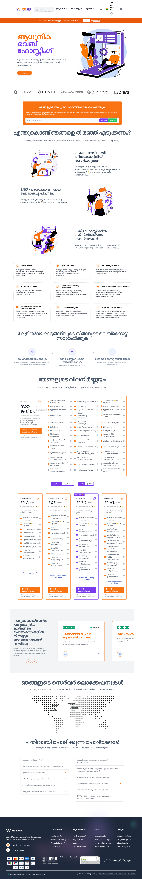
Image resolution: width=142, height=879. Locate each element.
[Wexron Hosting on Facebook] (105, 860)
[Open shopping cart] (121, 9)
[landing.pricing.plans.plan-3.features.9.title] (96, 563)
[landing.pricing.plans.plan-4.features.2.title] (124, 524)
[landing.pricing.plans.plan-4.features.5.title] (124, 542)
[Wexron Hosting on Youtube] (119, 860)
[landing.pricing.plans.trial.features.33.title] (124, 453)
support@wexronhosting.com (21, 845)
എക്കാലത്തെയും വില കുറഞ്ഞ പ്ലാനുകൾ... (78, 635)
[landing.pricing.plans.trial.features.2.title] (97, 402)
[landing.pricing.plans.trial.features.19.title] (71, 431)
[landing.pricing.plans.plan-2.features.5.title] (68, 538)
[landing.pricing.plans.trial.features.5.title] (97, 406)
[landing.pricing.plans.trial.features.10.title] (71, 415)
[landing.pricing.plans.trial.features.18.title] (124, 427)
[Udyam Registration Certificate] (50, 860)
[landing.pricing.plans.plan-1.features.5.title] (40, 536)
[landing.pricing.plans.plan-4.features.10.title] (124, 575)
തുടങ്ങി (24, 73)
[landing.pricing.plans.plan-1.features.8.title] (40, 547)
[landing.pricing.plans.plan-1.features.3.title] (40, 529)
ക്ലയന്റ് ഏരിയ (122, 843)
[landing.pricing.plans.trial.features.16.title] (71, 427)
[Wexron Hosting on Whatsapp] (124, 860)
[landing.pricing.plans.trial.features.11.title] (97, 415)
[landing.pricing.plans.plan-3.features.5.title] (96, 540)
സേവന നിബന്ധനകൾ (103, 843)
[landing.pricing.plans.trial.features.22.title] (71, 435)
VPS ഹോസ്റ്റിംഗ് (56, 846)
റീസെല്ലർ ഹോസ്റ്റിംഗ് (58, 843)
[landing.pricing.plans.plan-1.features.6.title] (40, 540)
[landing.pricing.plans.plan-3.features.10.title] (96, 569)
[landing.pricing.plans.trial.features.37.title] (71, 464)
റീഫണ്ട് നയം (132, 874)
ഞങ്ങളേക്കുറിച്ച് (100, 836)
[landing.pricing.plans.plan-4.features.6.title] (124, 549)
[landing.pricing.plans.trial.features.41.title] (97, 470)
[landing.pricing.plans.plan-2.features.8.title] (68, 554)
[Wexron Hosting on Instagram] (110, 860)
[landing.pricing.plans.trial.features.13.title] (71, 422)
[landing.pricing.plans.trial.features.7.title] (71, 410)
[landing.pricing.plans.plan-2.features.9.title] (68, 558)
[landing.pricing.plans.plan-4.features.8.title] (124, 564)
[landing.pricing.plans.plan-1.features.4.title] (40, 533)
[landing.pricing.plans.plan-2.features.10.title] (68, 564)
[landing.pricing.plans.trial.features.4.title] (71, 406)
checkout (96, 21)
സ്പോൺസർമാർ (79, 846)
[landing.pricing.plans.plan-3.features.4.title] (96, 535)
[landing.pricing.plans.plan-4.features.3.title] (124, 530)
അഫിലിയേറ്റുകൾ (76, 8)
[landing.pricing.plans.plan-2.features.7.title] (68, 549)
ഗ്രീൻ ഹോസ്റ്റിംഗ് (79, 836)
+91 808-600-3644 (17, 850)
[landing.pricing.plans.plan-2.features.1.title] (68, 517)
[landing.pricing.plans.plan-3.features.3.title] (96, 530)
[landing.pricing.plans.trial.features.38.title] (97, 464)
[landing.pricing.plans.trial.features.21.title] (124, 431)
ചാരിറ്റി (75, 843)
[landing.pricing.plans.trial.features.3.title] (124, 402)
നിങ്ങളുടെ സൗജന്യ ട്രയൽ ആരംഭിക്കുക (29, 431)
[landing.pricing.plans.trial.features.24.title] (124, 435)
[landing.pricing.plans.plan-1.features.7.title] (40, 543)
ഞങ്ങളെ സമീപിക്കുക (102, 839)
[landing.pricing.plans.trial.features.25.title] (71, 441)
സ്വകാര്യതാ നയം (102, 846)
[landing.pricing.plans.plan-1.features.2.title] (40, 524)
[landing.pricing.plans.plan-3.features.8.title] (96, 557)
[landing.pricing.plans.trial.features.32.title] (97, 453)
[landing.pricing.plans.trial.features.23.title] (97, 435)
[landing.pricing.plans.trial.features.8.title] (97, 410)
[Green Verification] (90, 860)
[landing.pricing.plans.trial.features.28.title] (71, 447)
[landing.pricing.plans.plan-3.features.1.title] (96, 519)
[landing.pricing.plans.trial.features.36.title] (124, 458)
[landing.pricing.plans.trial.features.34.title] (71, 458)
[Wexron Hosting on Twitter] (115, 860)
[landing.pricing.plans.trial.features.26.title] (97, 441)
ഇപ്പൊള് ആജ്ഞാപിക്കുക (28, 590)
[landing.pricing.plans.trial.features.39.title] (124, 464)
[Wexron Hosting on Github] (129, 860)
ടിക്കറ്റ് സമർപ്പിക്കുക (124, 839)
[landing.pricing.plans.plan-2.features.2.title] (68, 523)
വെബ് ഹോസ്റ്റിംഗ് (56, 836)
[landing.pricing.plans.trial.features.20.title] (97, 431)
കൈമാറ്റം (113, 120)
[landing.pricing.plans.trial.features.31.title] (71, 453)
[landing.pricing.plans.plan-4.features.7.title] (124, 557)
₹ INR (82, 484)
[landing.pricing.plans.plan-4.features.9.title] (124, 570)
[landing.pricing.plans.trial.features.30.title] (124, 447)
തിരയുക (104, 120)
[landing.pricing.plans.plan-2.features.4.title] (68, 533)
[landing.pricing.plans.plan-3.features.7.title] (96, 551)
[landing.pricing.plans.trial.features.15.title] (124, 422)
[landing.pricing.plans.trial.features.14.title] (97, 422)
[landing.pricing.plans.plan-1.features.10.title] (40, 557)
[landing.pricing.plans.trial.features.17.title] (97, 427)
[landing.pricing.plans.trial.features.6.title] (124, 406)
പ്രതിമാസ (56, 484)
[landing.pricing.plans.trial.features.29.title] (97, 447)
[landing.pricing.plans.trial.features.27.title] (124, 441)
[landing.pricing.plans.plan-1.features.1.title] (40, 519)
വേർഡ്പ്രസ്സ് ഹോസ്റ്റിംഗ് (59, 839)
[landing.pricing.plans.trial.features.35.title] (97, 458)
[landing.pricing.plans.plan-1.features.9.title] (40, 551)
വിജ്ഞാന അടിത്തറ (124, 836)
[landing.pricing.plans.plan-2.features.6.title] (68, 543)
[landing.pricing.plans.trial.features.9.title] (124, 410)
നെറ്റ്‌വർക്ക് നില (78, 839)
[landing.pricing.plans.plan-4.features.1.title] (124, 519)
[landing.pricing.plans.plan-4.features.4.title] (124, 536)
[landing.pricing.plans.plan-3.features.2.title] (96, 524)
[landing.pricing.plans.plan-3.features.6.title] (96, 545)
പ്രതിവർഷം (67, 484)
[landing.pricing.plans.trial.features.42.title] (124, 470)
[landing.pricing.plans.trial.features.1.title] (71, 402)
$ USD (89, 484)
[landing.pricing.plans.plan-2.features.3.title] (68, 528)
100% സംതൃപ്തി (127, 634)
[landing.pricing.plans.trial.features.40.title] (71, 470)
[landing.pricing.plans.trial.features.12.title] (124, 415)
